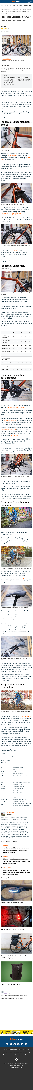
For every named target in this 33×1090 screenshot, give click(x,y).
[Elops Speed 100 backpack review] (16, 971)
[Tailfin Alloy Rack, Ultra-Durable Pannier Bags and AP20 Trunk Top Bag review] (16, 943)
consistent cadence (10, 420)
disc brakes (14, 435)
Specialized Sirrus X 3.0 (8, 429)
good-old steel (12, 156)
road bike (22, 579)
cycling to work (16, 214)
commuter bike (26, 716)
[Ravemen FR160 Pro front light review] (16, 890)
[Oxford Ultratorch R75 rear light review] (16, 916)
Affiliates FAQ (17, 13)
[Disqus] (16, 1009)
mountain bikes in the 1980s (16, 407)
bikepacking (4, 214)
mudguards (15, 250)
